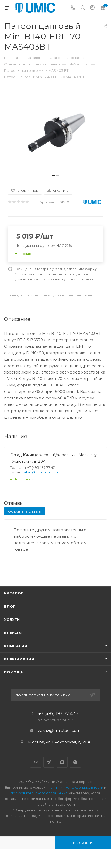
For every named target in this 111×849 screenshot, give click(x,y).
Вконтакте (35, 762)
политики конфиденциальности (75, 787)
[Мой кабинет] (92, 8)
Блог (9, 606)
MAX (62, 762)
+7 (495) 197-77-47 (56, 714)
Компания (15, 646)
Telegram (48, 762)
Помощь (14, 672)
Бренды (13, 633)
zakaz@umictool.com (40, 472)
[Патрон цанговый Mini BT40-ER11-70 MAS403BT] (55, 132)
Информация (19, 659)
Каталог (13, 593)
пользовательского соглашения (39, 793)
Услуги (12, 619)
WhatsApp (75, 762)
